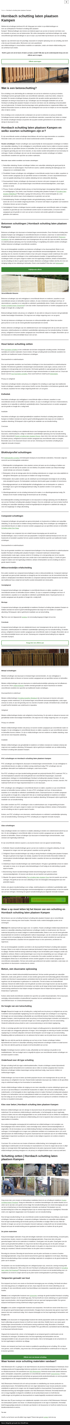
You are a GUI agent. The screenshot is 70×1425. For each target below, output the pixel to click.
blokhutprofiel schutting (11, 458)
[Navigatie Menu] (66, 1)
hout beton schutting (10, 349)
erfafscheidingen (18, 685)
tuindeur (24, 617)
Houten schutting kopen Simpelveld (12, 305)
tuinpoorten (33, 1295)
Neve (3, 1423)
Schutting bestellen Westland (27, 698)
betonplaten (54, 374)
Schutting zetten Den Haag (10, 528)
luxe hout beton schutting (19, 374)
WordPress (24, 1423)
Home (3, 10)
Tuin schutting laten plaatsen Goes (38, 877)
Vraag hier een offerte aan (35, 643)
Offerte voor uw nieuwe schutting (35, 1357)
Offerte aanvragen (35, 61)
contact (46, 1417)
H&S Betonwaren (35, 1371)
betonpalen (59, 263)
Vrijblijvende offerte (35, 269)
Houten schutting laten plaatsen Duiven (27, 436)
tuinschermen (55, 1374)
